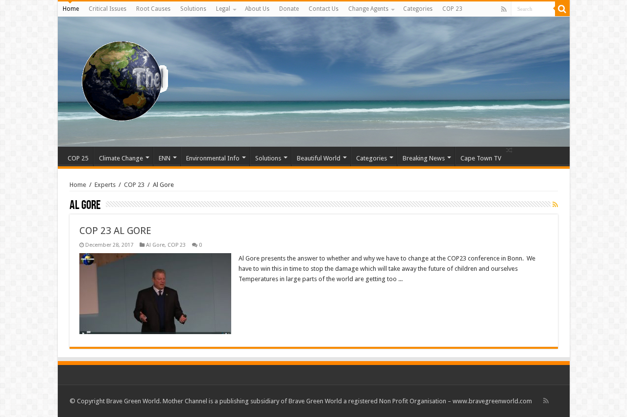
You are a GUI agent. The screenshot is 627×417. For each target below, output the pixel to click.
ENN (164, 158)
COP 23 (452, 8)
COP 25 (78, 158)
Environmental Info (213, 158)
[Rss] (503, 9)
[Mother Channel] (120, 80)
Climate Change (121, 158)
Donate (289, 8)
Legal (223, 8)
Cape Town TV (480, 158)
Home (71, 8)
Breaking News (424, 158)
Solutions (193, 8)
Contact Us (323, 8)
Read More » (259, 296)
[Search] (562, 8)
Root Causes (153, 8)
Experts (105, 184)
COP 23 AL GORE (115, 230)
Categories (418, 8)
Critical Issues (107, 8)
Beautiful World (318, 158)
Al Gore (155, 245)
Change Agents (368, 8)
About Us (257, 8)
